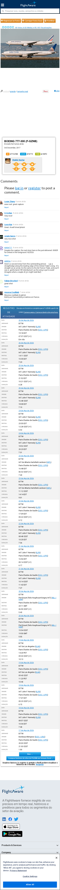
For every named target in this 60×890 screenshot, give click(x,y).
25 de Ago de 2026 (26, 365)
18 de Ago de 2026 (26, 685)
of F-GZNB (12, 154)
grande (13, 92)
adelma (7, 261)
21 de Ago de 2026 (26, 546)
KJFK (38, 327)
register (34, 188)
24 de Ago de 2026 (26, 411)
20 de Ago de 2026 (26, 591)
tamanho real (22, 92)
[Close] (56, 858)
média (5, 92)
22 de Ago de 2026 (26, 501)
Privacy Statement (18, 870)
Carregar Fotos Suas (33, 21)
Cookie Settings (30, 876)
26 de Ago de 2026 (26, 320)
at (41, 154)
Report (6, 207)
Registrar (40, 765)
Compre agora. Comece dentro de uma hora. (41, 312)
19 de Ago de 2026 (26, 640)
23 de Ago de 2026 (26, 456)
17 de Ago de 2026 (26, 730)
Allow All (30, 884)
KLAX (38, 646)
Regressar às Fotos (12, 21)
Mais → (30, 754)
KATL (49, 462)
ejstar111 (8, 248)
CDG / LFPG (42, 330)
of (27, 154)
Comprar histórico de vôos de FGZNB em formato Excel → (30, 758)
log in (19, 188)
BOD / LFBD (40, 737)
